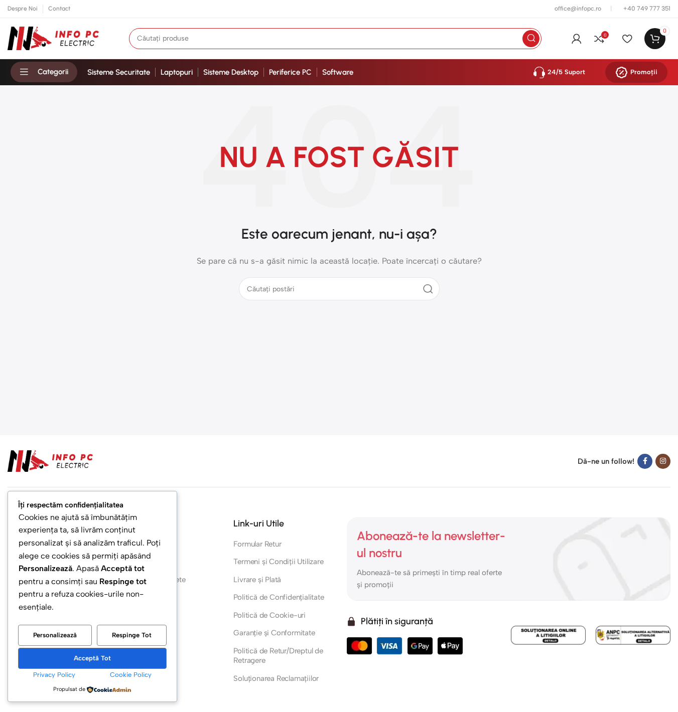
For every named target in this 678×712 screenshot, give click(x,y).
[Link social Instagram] (662, 461)
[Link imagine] (50, 460)
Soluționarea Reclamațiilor (276, 678)
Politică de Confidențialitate (278, 597)
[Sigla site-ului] (53, 37)
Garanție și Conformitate (274, 632)
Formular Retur (257, 544)
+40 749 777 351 (646, 8)
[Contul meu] (577, 39)
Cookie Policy (131, 674)
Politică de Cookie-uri (269, 615)
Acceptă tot (92, 658)
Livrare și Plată (257, 579)
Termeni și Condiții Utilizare (278, 561)
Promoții (643, 72)
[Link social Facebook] (644, 461)
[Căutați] (530, 38)
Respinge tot (132, 635)
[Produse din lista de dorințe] (627, 39)
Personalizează (55, 635)
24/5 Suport (566, 72)
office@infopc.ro (579, 8)
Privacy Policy (54, 674)
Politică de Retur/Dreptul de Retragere (278, 655)
